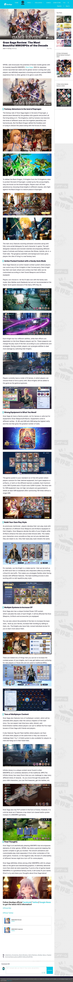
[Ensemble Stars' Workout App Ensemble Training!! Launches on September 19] (67, 28)
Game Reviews (23, 955)
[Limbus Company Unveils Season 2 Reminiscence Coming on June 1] (67, 20)
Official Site (7, 908)
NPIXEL (31, 957)
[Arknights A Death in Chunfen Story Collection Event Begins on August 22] (60, 20)
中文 (64, 2)
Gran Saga (29, 67)
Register (59, 6)
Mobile (40, 955)
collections (8, 955)
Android (7, 957)
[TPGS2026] (22, 2)
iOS (27, 957)
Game (16, 957)
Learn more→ (9, 980)
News (29, 2)
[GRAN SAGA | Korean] (27, 920)
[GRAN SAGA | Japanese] (27, 930)
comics (48, 2)
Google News (45, 902)
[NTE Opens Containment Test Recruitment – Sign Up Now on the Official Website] (67, 43)
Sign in (67, 6)
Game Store (57, 2)
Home (16, 2)
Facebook (27, 902)
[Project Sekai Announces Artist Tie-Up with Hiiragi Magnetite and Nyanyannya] (60, 28)
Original (49, 955)
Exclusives (38, 2)
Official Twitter (8, 913)
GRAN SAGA (22, 957)
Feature (12, 957)
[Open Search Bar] (68, 2)
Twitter (35, 902)
